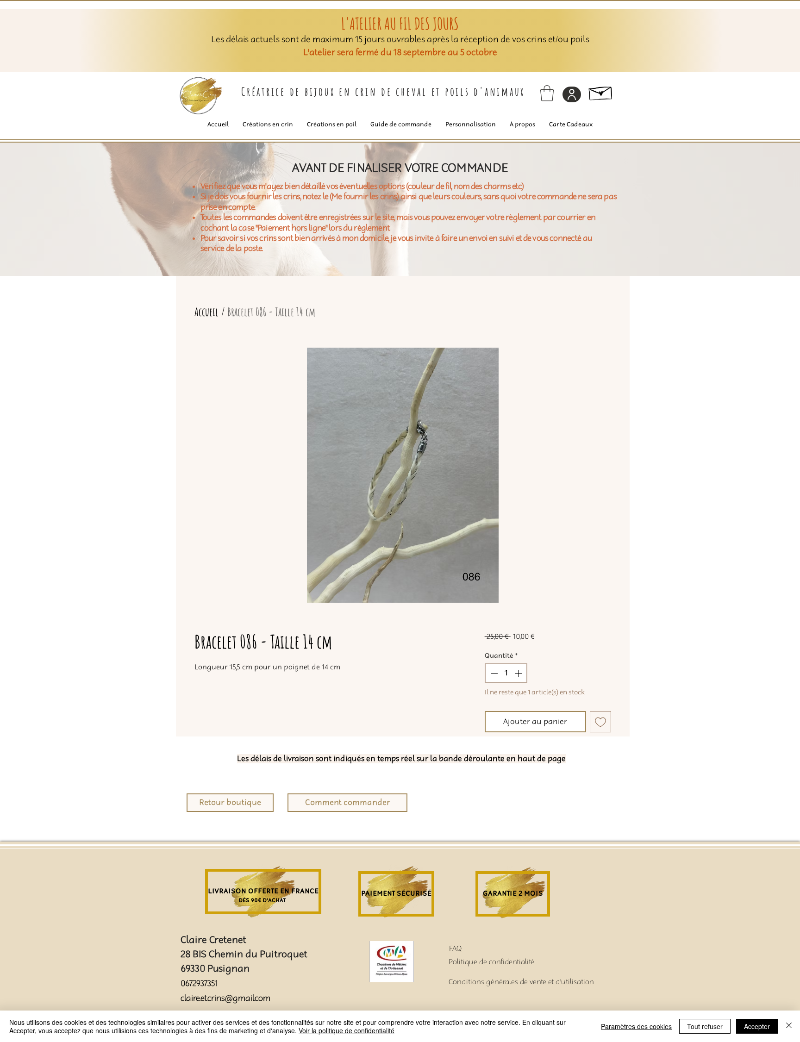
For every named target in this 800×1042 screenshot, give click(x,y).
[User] (571, 94)
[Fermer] (788, 1026)
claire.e (192, 998)
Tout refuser (705, 1026)
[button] (547, 93)
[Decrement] (493, 673)
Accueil (206, 312)
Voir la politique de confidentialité (346, 1030)
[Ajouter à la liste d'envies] (600, 721)
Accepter (757, 1026)
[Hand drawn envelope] (601, 91)
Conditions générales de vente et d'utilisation (521, 982)
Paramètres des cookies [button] (636, 1026)
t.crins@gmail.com (237, 998)
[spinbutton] (506, 673)
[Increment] (518, 673)
